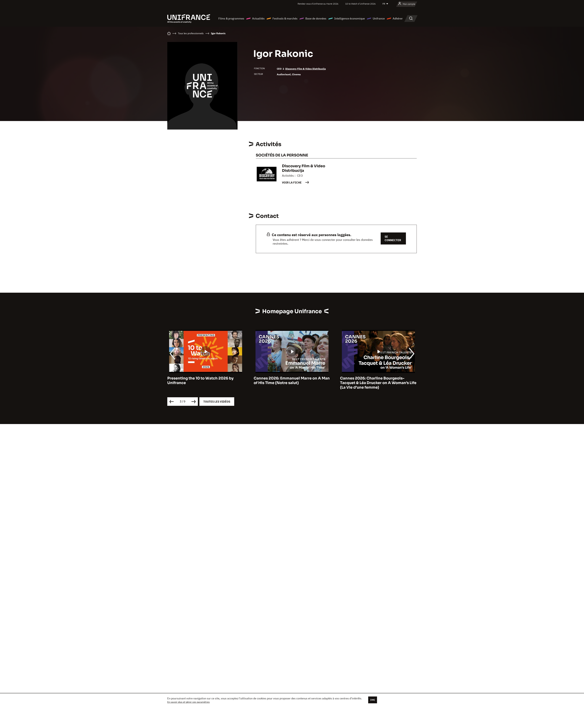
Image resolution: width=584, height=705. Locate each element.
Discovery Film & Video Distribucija (305, 68)
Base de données (315, 18)
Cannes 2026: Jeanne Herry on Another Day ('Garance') (376, 380)
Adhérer (398, 18)
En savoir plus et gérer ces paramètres (188, 701)
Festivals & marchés (285, 18)
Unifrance (379, 18)
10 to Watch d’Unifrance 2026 (360, 3)
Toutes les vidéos (216, 401)
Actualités (258, 18)
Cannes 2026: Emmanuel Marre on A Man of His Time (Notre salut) (205, 380)
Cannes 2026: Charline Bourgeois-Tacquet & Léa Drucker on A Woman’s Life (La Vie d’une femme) (292, 383)
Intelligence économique (349, 18)
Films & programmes (231, 18)
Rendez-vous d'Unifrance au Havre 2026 (318, 3)
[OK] (372, 699)
